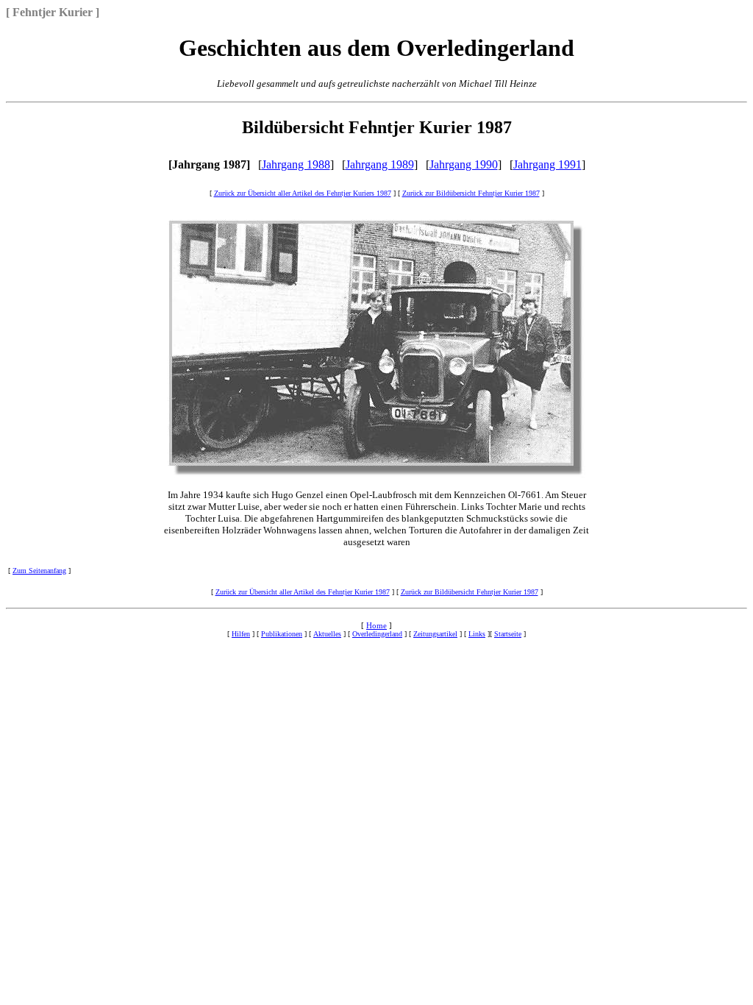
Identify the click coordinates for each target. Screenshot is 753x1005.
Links (476, 634)
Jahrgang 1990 (463, 164)
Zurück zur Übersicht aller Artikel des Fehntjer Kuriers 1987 (302, 193)
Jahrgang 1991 (547, 164)
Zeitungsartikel (435, 634)
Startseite (507, 634)
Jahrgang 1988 (296, 164)
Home (376, 625)
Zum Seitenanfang (39, 571)
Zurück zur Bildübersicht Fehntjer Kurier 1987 (471, 193)
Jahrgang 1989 (380, 164)
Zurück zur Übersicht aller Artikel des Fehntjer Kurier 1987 (302, 592)
